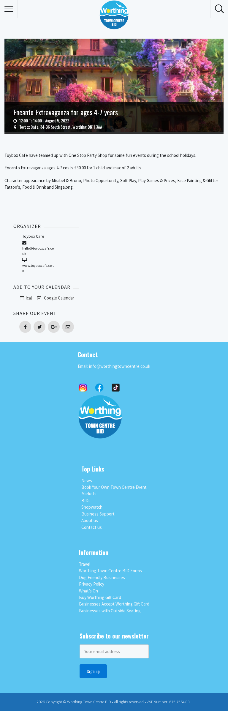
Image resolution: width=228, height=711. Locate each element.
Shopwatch (91, 507)
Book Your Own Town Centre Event (114, 487)
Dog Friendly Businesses (102, 577)
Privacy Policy (91, 584)
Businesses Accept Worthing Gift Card (114, 604)
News (86, 480)
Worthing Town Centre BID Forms (110, 570)
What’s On (88, 591)
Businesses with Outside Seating (110, 611)
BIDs (86, 500)
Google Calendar (58, 298)
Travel (84, 564)
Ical (29, 298)
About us (89, 520)
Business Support (98, 514)
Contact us (91, 527)
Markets (88, 493)
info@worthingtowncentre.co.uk (119, 366)
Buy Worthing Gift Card (100, 597)
